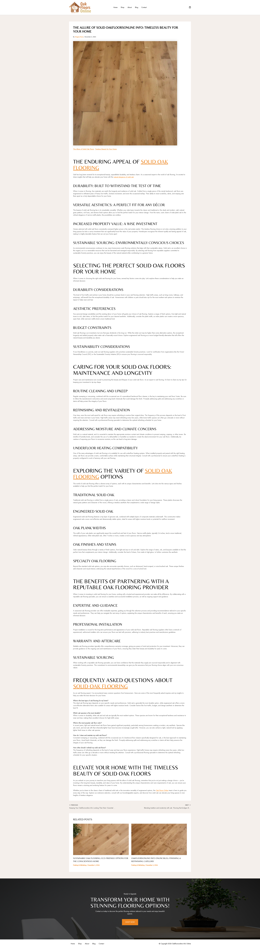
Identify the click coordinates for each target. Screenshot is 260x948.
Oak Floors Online (162, 790)
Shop (122, 7)
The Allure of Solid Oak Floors (83, 149)
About (130, 7)
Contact (144, 7)
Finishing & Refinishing (79, 865)
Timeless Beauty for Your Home (106, 149)
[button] (190, 7)
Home (115, 7)
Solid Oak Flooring (100, 686)
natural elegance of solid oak (124, 177)
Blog (136, 7)
